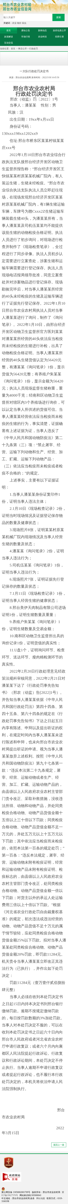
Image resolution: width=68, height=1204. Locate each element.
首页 (13, 48)
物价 (19, 23)
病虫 (24, 23)
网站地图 (40, 1198)
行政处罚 (33, 48)
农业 (14, 23)
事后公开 (22, 48)
